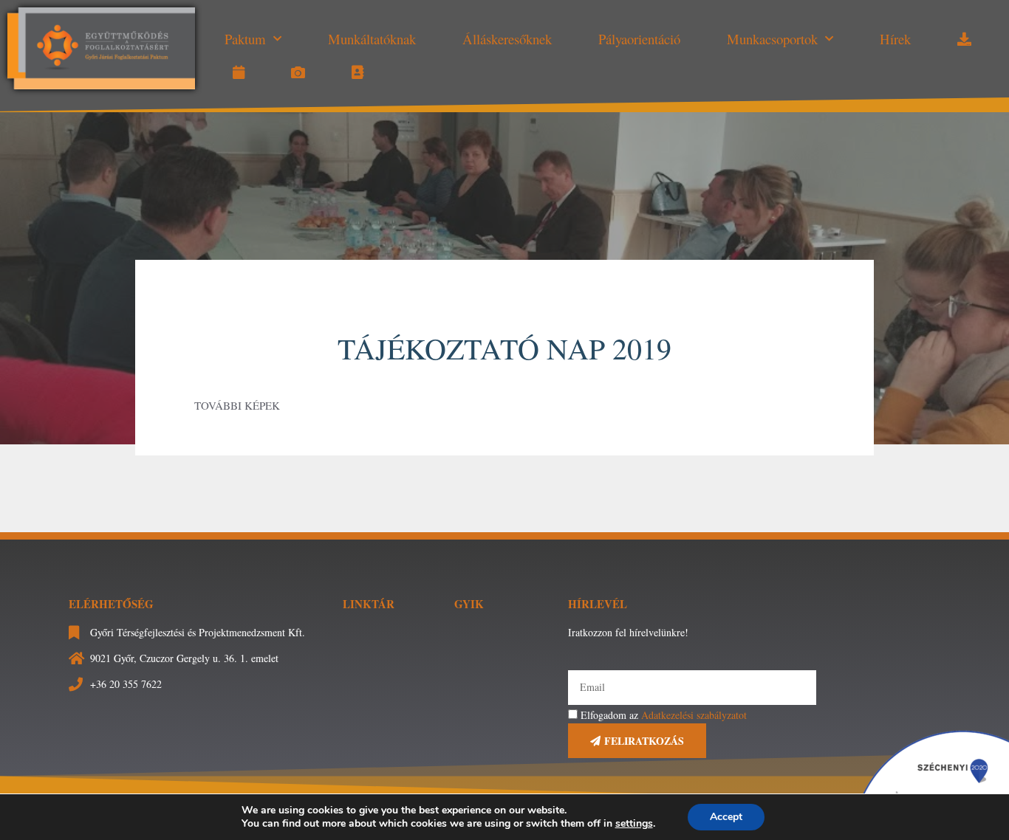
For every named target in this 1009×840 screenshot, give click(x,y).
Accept (726, 817)
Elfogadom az (664, 715)
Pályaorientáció (639, 39)
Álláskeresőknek (507, 39)
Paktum (245, 39)
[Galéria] (298, 72)
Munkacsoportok (772, 39)
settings (634, 823)
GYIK (469, 604)
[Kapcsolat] (357, 72)
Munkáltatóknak (372, 39)
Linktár (368, 604)
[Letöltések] (964, 39)
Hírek (895, 39)
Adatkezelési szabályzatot (694, 715)
